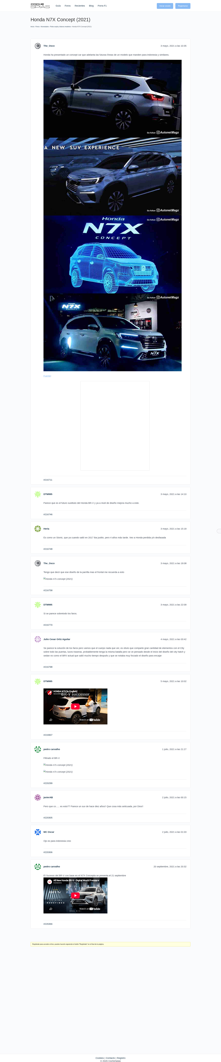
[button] (152, 5)
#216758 (47, 590)
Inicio (32, 27)
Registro (121, 1058)
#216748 (47, 549)
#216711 (47, 480)
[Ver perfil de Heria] (38, 528)
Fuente (47, 376)
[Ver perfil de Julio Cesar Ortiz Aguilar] (38, 639)
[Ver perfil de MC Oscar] (38, 832)
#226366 (47, 924)
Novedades (45, 27)
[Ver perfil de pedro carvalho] (38, 749)
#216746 (47, 514)
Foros (68, 5)
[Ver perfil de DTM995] (38, 494)
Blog (91, 5)
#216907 (47, 735)
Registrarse (183, 6)
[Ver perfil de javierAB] (38, 797)
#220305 (47, 817)
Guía (58, 5)
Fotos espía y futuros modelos (60, 27)
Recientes (80, 5)
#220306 (47, 852)
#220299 (47, 783)
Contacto (110, 1058)
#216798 (47, 667)
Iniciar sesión (164, 6)
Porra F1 (102, 5)
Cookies (100, 1058)
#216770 (47, 625)
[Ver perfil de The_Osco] (38, 46)
